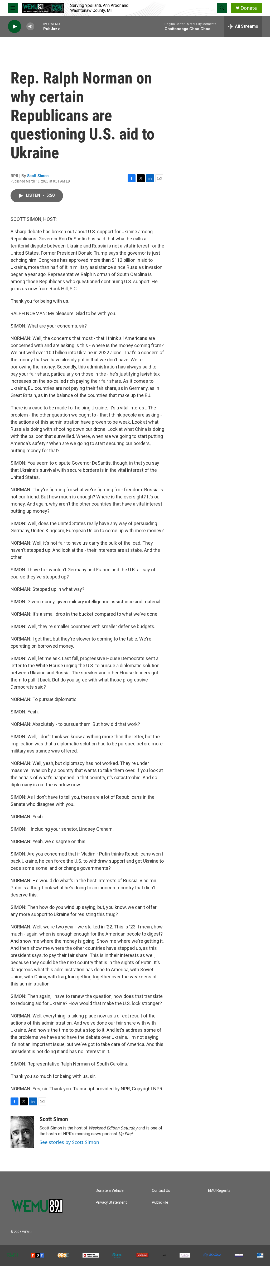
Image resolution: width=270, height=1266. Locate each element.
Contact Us (161, 1191)
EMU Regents (219, 1191)
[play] (14, 27)
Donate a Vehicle (110, 1191)
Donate (248, 8)
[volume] (30, 26)
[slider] (39, 26)
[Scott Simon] (22, 1132)
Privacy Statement (111, 1202)
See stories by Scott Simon (69, 1142)
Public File (160, 1202)
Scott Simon (38, 175)
